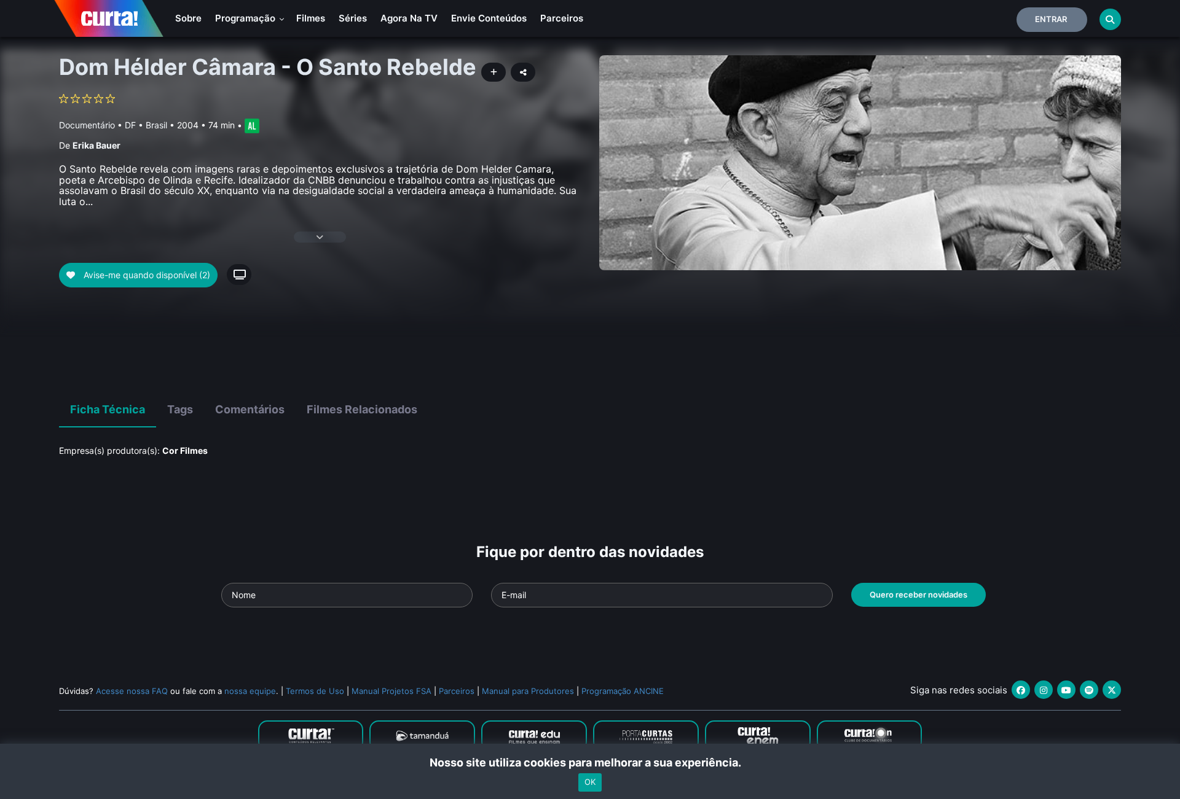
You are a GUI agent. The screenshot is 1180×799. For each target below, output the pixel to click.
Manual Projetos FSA (391, 691)
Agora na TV (409, 18)
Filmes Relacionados (362, 409)
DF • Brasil (146, 125)
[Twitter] (1112, 689)
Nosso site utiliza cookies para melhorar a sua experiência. (590, 762)
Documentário (87, 125)
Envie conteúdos (489, 18)
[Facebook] (1021, 689)
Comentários (250, 409)
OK (590, 782)
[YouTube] (1066, 689)
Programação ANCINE (622, 691)
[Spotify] (1089, 689)
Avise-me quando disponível (145, 275)
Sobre (188, 18)
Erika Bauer (96, 145)
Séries (353, 18)
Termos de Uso (315, 691)
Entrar (1051, 19)
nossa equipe (250, 691)
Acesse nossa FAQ (132, 691)
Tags (180, 409)
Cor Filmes (185, 450)
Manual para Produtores (528, 691)
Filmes (310, 18)
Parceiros (561, 18)
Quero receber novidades (918, 594)
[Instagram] (1043, 689)
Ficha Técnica (107, 409)
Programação (246, 18)
